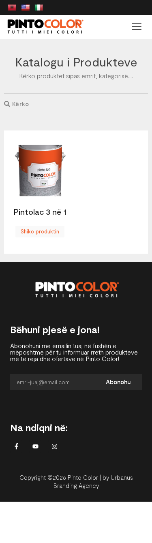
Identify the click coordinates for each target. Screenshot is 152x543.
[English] (25, 8)
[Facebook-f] (16, 446)
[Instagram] (54, 446)
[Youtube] (35, 446)
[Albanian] (12, 8)
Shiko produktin (40, 231)
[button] (136, 27)
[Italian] (38, 8)
